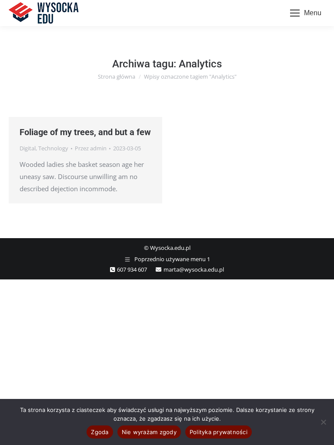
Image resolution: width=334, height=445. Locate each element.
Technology (53, 148)
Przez (91, 148)
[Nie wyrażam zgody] (323, 422)
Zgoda (99, 431)
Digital (28, 148)
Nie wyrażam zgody (149, 431)
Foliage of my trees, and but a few (85, 132)
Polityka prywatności (218, 431)
